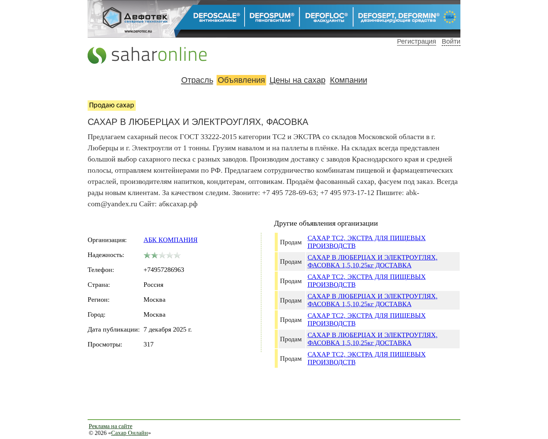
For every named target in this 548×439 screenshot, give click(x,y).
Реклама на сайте (110, 426)
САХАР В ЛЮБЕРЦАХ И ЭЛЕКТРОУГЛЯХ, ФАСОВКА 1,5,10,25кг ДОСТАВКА (373, 261)
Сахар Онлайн (129, 433)
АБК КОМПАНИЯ (171, 240)
